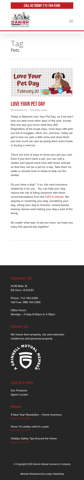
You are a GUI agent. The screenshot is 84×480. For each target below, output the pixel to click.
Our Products (19, 390)
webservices (20, 110)
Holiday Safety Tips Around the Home (34, 438)
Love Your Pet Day (28, 104)
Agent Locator (19, 394)
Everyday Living (38, 110)
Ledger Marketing (54, 474)
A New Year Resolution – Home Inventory (36, 414)
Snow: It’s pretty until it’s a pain (30, 426)
